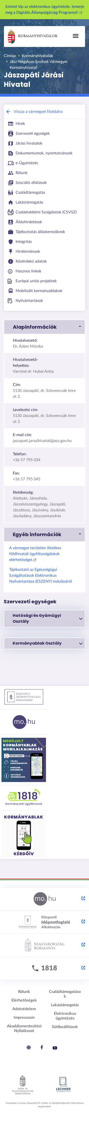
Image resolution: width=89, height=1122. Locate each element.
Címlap (10, 56)
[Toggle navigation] (76, 36)
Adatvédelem (24, 1009)
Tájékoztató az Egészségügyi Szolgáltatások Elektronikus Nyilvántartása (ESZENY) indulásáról (40, 575)
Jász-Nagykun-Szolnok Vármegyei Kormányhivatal (38, 65)
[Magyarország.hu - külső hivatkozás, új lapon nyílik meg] (44, 899)
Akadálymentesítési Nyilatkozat (24, 1028)
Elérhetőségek (24, 1000)
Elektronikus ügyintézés (65, 1016)
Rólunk (24, 992)
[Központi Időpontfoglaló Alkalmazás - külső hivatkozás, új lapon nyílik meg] (44, 922)
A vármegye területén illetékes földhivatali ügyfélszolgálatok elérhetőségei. (35, 554)
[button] (44, 327)
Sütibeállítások (65, 1027)
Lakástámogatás (65, 1005)
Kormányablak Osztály (37, 643)
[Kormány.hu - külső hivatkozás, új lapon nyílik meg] (44, 945)
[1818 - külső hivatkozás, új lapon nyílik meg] (44, 968)
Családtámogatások (65, 994)
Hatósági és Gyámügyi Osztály (37, 618)
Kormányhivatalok (37, 36)
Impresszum (24, 1017)
